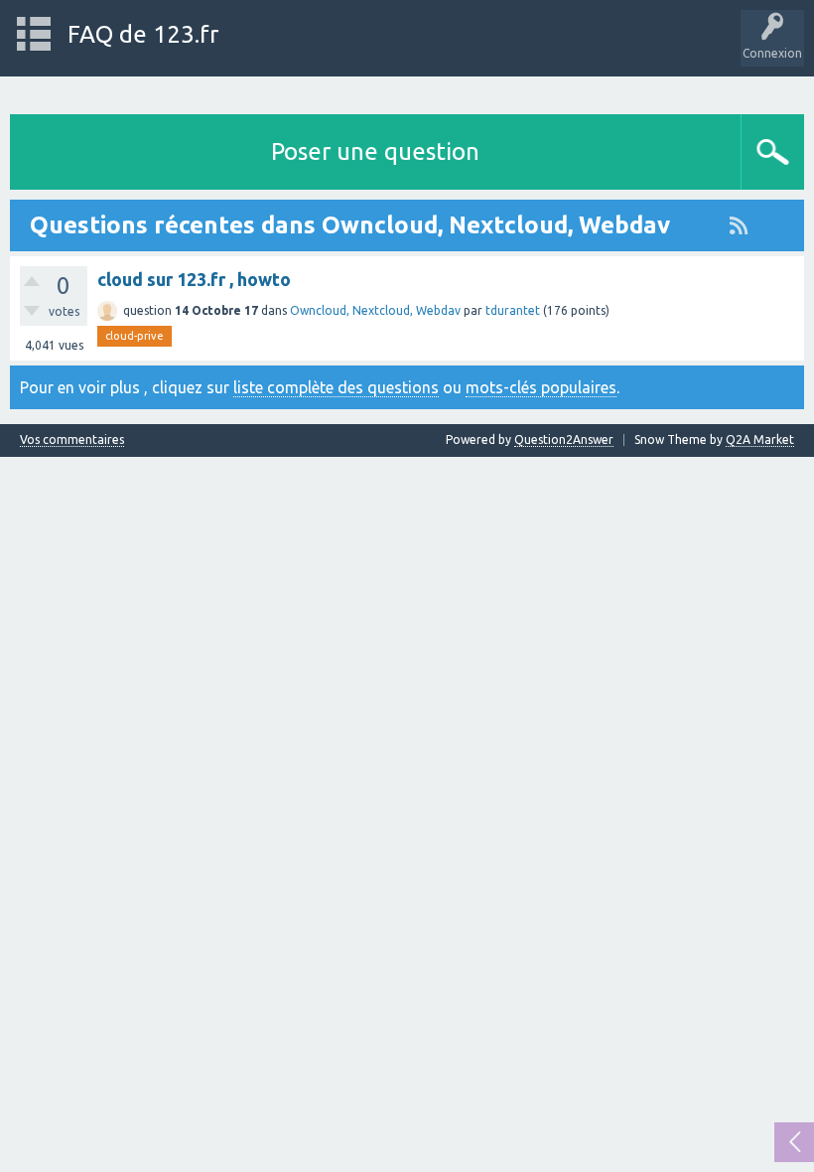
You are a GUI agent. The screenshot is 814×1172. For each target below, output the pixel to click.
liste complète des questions (336, 387)
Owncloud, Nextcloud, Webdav (375, 310)
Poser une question (375, 151)
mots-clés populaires (541, 387)
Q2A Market (760, 439)
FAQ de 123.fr (143, 34)
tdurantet (512, 310)
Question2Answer (563, 439)
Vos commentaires (72, 440)
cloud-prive (134, 336)
